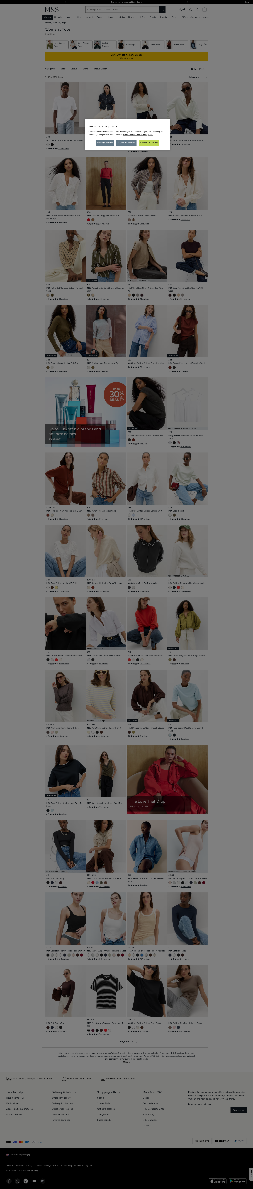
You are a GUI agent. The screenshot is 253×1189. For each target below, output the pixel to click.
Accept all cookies (149, 143)
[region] (127, 134)
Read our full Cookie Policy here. (138, 135)
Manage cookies (105, 143)
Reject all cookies (126, 143)
